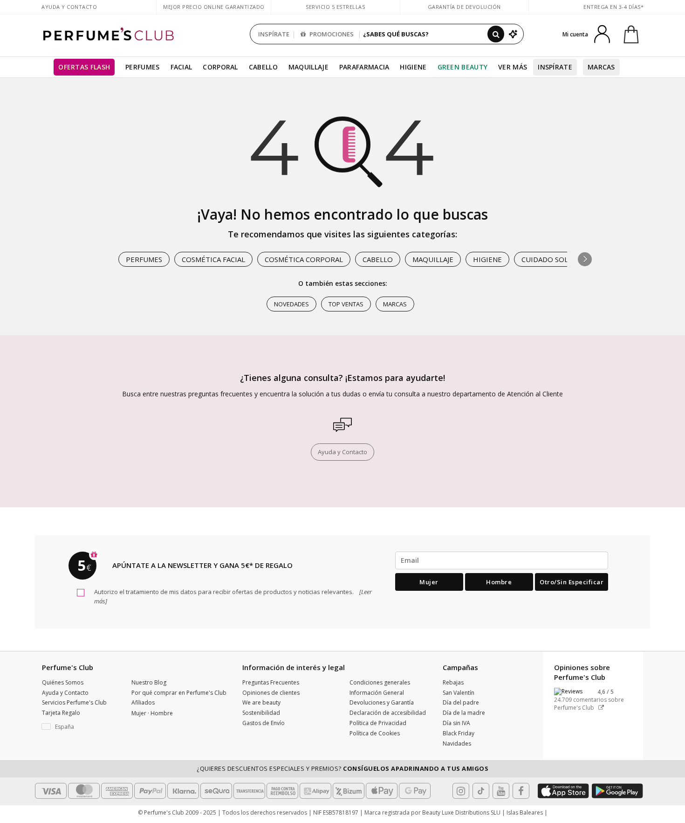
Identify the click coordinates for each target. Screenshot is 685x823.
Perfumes (142, 66)
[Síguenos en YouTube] (501, 791)
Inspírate (555, 66)
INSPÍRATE (273, 34)
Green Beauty (463, 66)
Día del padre (461, 702)
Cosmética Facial (213, 259)
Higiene (413, 66)
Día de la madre (464, 713)
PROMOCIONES (331, 34)
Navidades (457, 743)
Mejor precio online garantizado (214, 6)
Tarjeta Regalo (61, 713)
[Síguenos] (521, 791)
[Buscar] (495, 34)
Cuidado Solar (549, 259)
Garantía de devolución (464, 6)
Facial (181, 66)
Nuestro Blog (148, 682)
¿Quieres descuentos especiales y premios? (342, 768)
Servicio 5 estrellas (335, 6)
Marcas (601, 66)
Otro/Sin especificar (571, 582)
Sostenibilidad (261, 713)
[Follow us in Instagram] (460, 791)
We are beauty (261, 702)
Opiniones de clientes (271, 693)
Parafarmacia (364, 66)
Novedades (291, 304)
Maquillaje (308, 66)
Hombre (499, 582)
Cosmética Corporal (304, 259)
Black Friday (458, 733)
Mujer (428, 582)
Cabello (263, 66)
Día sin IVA (456, 723)
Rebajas (453, 682)
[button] (585, 259)
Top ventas (346, 304)
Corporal (220, 66)
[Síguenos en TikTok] (481, 791)
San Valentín (458, 693)
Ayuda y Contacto (69, 6)
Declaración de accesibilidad (387, 713)
